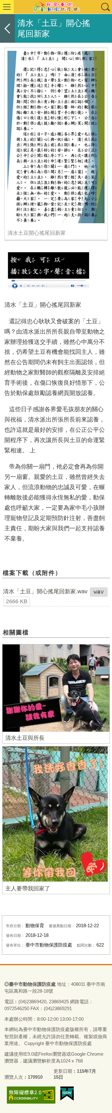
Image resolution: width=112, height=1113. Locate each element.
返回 (7, 28)
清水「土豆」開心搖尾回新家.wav (45, 591)
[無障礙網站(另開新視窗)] (31, 1095)
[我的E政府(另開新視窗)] (67, 1093)
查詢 (105, 7)
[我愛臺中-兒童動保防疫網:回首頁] (56, 6)
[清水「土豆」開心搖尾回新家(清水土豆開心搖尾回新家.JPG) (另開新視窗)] (55, 137)
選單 (7, 7)
